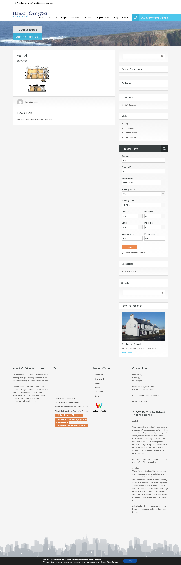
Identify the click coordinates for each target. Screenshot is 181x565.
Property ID (126, 167)
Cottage (98, 383)
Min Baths (148, 212)
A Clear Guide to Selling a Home (67, 402)
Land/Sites (99, 392)
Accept (130, 561)
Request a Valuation (70, 17)
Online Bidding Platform (69, 415)
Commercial (99, 379)
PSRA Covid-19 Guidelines (65, 398)
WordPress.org (130, 137)
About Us (87, 17)
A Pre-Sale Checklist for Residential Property (71, 407)
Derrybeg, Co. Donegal (131, 344)
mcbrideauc (32, 102)
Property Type (128, 201)
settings (113, 562)
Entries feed (129, 128)
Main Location (127, 178)
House (97, 388)
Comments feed (131, 133)
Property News (102, 17)
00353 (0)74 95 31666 (154, 17)
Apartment (99, 375)
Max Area (150, 234)
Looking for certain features (134, 253)
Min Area (128, 234)
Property (53, 17)
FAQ (116, 17)
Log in (127, 124)
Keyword (125, 156)
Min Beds (125, 212)
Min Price (125, 223)
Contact (125, 17)
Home (41, 17)
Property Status (128, 189)
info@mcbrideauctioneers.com (41, 3)
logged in (32, 119)
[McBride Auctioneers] (30, 15)
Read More (151, 348)
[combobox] (143, 182)
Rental (97, 396)
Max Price (148, 223)
